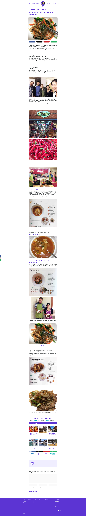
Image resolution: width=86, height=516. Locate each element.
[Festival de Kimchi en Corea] (35, 234)
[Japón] (34, 502)
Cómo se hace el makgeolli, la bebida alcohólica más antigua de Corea (42, 435)
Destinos (48, 3)
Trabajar (37, 3)
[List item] (56, 510)
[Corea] (34, 501)
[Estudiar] (25, 502)
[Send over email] (0, 260)
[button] (58, 3)
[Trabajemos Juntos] (47, 502)
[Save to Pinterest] (0, 258)
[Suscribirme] (56, 501)
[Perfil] (55, 504)
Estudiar (33, 3)
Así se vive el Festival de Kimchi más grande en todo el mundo (33, 435)
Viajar (29, 3)
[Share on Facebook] (0, 256)
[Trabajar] (25, 504)
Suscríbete (54, 3)
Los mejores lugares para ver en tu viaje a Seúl (52, 434)
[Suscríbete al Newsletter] (53, 454)
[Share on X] (0, 257)
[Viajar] (24, 501)
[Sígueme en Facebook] (32, 454)
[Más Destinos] (36, 504)
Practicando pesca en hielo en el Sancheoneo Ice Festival (33, 448)
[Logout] (55, 506)
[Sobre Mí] (45, 501)
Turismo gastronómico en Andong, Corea (52, 447)
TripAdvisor (47, 420)
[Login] (55, 502)
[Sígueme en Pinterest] (46, 454)
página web (35, 420)
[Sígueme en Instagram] (39, 454)
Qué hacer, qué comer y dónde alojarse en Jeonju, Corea (42, 448)
